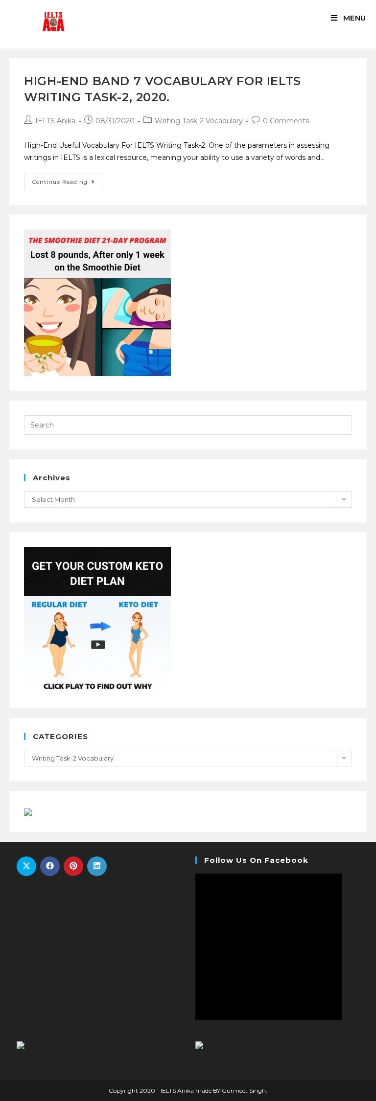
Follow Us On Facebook (256, 860)
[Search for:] (188, 424)
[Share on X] (26, 866)
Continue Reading (60, 182)
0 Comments (286, 120)
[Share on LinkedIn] (97, 866)
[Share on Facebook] (50, 866)
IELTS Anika (55, 120)
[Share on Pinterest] (73, 866)
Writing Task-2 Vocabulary (199, 120)
